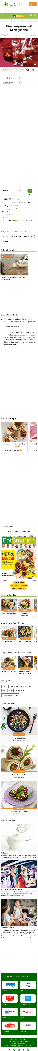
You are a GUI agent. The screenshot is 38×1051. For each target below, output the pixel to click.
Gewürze (5, 686)
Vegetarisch (14, 686)
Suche (31, 17)
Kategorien (30, 1046)
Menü (2, 17)
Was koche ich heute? (19, 775)
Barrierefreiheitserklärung (13, 1046)
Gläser (30, 194)
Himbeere (5, 236)
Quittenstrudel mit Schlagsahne (14, 444)
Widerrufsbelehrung (19, 1043)
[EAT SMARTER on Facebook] (10, 1049)
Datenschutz (24, 1039)
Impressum (13, 1039)
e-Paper (34, 580)
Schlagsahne (13, 206)
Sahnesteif (12, 209)
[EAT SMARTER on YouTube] (28, 1049)
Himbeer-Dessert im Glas (10, 695)
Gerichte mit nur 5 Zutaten (19, 811)
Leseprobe (4, 580)
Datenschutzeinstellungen (19, 1041)
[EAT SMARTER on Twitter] (23, 1049)
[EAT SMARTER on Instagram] (19, 1049)
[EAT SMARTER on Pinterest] (14, 1049)
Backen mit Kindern (7, 928)
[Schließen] (1, 4)
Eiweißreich (9, 641)
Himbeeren (15, 199)
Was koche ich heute (9, 671)
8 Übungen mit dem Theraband (11, 889)
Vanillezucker (14, 215)
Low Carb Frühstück (9, 613)
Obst (3, 691)
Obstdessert (20, 691)
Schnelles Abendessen (19, 738)
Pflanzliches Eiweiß (25, 641)
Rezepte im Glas (26, 686)
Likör (15, 202)
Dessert (10, 691)
